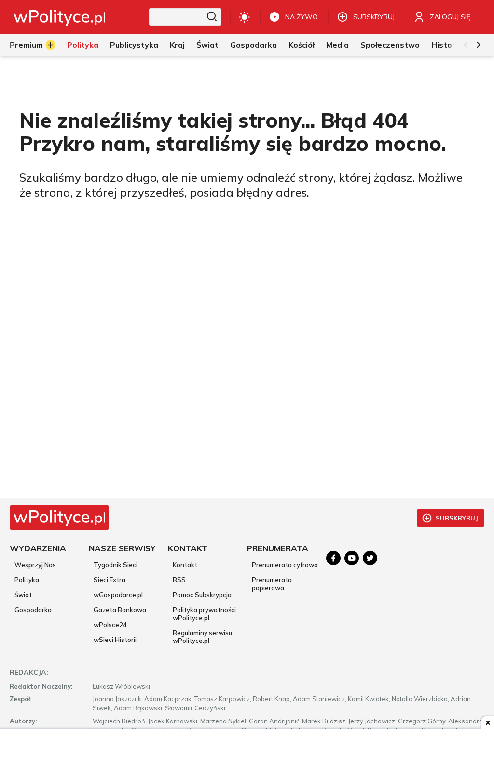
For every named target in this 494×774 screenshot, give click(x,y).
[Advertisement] (247, 752)
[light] (244, 17)
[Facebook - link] (333, 558)
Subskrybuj (457, 518)
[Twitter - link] (370, 558)
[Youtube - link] (351, 558)
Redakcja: (29, 672)
